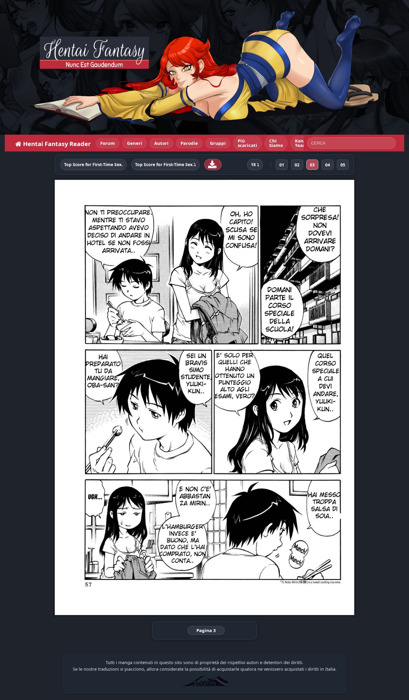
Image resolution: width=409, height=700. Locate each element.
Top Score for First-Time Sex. (93, 165)
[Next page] (295, 397)
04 (327, 165)
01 (281, 165)
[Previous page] (113, 397)
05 (342, 165)
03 (312, 165)
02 (297, 165)
